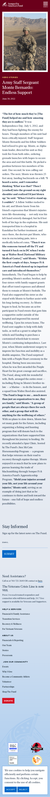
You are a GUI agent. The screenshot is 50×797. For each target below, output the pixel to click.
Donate (8, 701)
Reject (23, 789)
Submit (9, 553)
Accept (10, 789)
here (40, 581)
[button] (45, 4)
